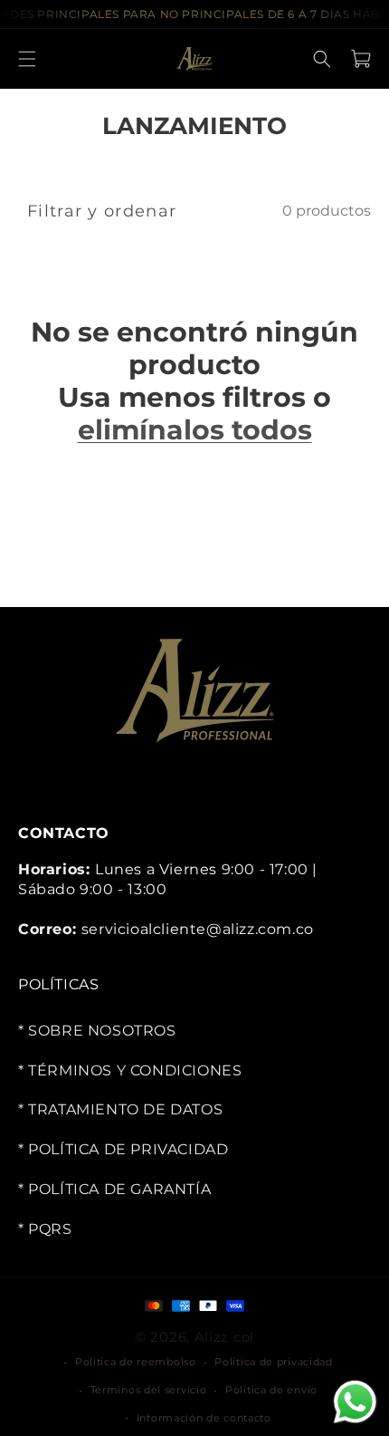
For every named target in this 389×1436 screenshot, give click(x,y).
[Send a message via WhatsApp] (355, 1402)
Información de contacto (204, 1417)
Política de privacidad (273, 1361)
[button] (27, 59)
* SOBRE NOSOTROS (97, 1030)
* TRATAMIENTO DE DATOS (120, 1109)
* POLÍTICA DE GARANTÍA (114, 1189)
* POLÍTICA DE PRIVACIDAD (123, 1149)
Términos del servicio (148, 1389)
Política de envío (271, 1389)
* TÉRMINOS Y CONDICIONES (130, 1069)
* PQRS (45, 1229)
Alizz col (224, 1335)
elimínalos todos (195, 430)
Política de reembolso (135, 1361)
